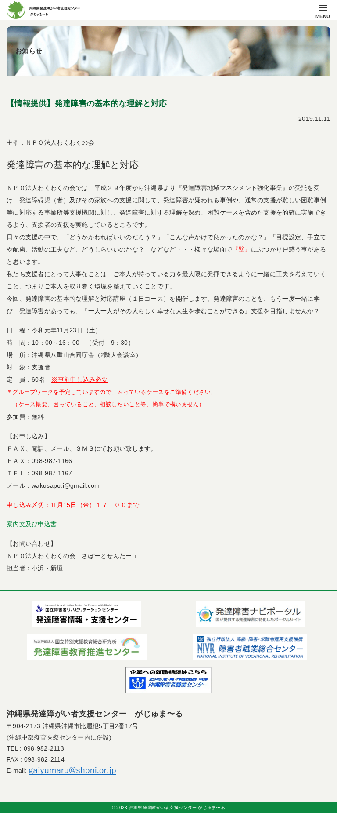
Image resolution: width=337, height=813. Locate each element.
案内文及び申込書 (32, 524)
